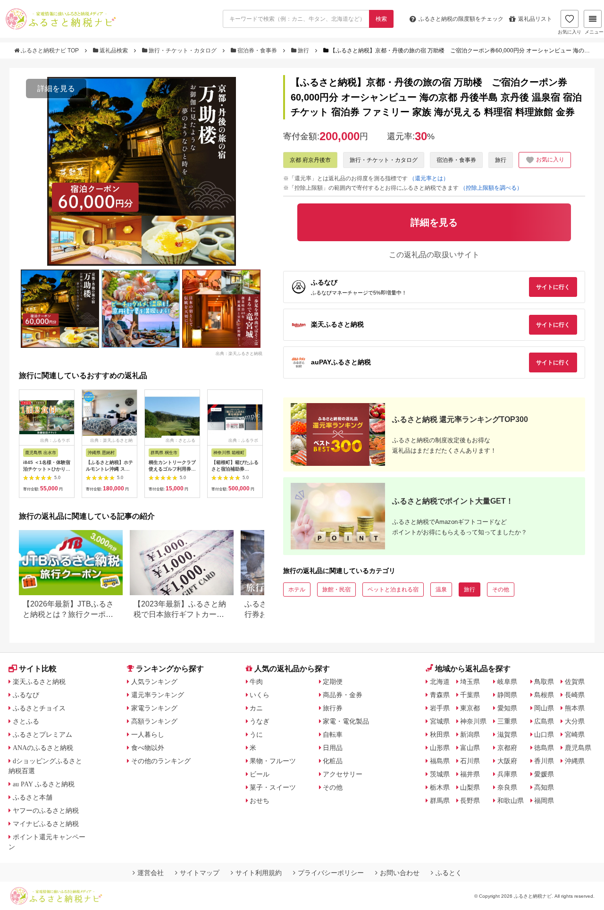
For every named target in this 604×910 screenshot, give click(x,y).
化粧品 (333, 761)
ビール (259, 774)
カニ (256, 708)
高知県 (544, 787)
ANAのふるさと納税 (43, 747)
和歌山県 (510, 800)
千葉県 (470, 694)
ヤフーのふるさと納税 (46, 810)
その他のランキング (161, 761)
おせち (259, 800)
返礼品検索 (113, 50)
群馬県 (440, 800)
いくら (259, 694)
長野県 (470, 800)
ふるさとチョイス (39, 708)
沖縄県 (575, 761)
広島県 (544, 721)
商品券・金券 (342, 694)
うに (256, 734)
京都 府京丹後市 (310, 160)
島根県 (544, 694)
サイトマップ (199, 872)
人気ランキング (154, 681)
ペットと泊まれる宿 (393, 589)
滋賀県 (507, 734)
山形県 (440, 747)
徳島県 (544, 747)
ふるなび (26, 694)
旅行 (303, 50)
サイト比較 (38, 669)
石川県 (470, 761)
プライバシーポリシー (331, 872)
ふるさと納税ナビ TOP (49, 50)
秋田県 (440, 734)
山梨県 (470, 787)
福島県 (440, 761)
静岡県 (507, 694)
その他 (500, 589)
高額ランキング (154, 721)
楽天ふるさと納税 (39, 681)
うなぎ (259, 721)
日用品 (333, 747)
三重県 (507, 721)
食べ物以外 (147, 747)
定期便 (333, 681)
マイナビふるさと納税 (46, 823)
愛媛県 (544, 774)
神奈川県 (473, 721)
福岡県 (544, 800)
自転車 (333, 734)
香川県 (544, 761)
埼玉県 (470, 681)
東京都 (470, 708)
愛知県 (507, 708)
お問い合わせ (399, 872)
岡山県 (544, 708)
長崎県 (575, 694)
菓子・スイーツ (273, 787)
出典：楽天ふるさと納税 (239, 353)
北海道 (440, 681)
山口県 (544, 734)
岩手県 (440, 708)
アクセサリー (342, 774)
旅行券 (333, 708)
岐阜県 (507, 681)
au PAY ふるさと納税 (44, 784)
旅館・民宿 (336, 589)
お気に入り (569, 31)
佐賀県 (575, 681)
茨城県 (440, 774)
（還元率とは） (429, 178)
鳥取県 (544, 681)
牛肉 (256, 681)
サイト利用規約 (258, 872)
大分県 (575, 721)
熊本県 (575, 708)
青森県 (440, 694)
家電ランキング (154, 708)
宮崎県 (575, 734)
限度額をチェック (461, 19)
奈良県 (507, 787)
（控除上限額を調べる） (491, 188)
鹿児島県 (578, 747)
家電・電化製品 (346, 721)
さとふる (26, 721)
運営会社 (150, 872)
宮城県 (440, 721)
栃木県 (440, 787)
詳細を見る (56, 88)
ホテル (296, 589)
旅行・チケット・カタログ (182, 50)
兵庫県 (507, 774)
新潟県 (470, 734)
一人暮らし (147, 734)
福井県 (470, 774)
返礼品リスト (535, 19)
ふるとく (449, 872)
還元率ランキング (157, 694)
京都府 (507, 747)
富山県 (470, 747)
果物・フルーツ (273, 761)
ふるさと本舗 (32, 797)
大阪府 (507, 761)
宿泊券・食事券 (257, 50)
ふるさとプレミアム (42, 734)
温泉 (441, 589)
